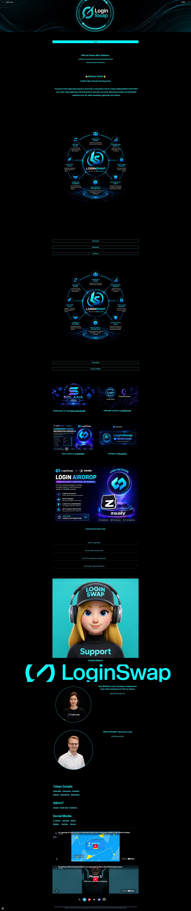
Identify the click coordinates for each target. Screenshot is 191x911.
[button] (189, 2)
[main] (95, 58)
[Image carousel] (95, 168)
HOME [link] (183, 2)
